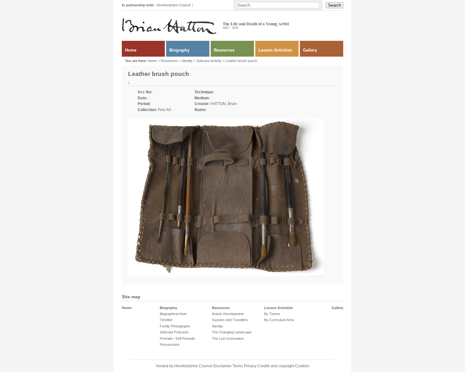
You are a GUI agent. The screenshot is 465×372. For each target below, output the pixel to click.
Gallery (310, 50)
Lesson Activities (275, 50)
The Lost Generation (228, 338)
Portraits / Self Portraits (177, 338)
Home (130, 50)
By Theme (272, 314)
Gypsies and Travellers (230, 320)
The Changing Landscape (231, 332)
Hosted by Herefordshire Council (184, 366)
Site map (131, 296)
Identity (187, 61)
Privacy (250, 366)
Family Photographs (175, 326)
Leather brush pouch (241, 61)
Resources (224, 50)
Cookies (302, 366)
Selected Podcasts (174, 332)
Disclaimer (222, 366)
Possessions (170, 344)
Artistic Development (228, 314)
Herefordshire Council (173, 5)
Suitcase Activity (208, 61)
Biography (179, 50)
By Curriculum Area (279, 320)
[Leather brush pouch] (226, 275)
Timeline (166, 320)
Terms (237, 366)
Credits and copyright (275, 366)
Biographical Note (173, 314)
